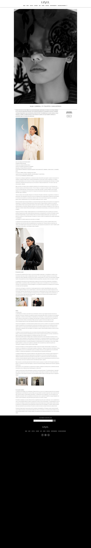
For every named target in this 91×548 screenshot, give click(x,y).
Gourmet (36, 5)
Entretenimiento (53, 5)
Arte (40, 5)
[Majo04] (37, 381)
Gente (27, 5)
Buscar (69, 116)
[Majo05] (22, 381)
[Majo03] (37, 302)
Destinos (47, 5)
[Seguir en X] (49, 435)
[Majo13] (22, 302)
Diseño (43, 5)
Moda (24, 5)
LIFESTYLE (31, 5)
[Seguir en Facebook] (42, 435)
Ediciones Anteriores (62, 5)
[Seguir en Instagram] (45, 435)
